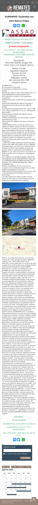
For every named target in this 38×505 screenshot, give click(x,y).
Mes (14, 467)
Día (28, 467)
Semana (21, 467)
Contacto (27, 500)
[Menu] (34, 499)
